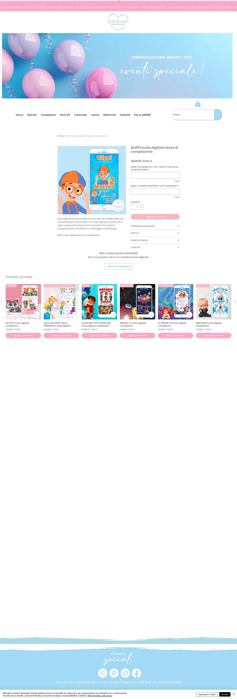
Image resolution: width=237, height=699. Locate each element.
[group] (118, 311)
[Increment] (141, 207)
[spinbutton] (137, 207)
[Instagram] (125, 673)
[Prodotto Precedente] (1, 301)
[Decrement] (133, 207)
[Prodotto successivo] (235, 301)
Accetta (225, 694)
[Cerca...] (218, 114)
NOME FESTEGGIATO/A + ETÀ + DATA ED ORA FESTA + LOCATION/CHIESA (155, 168)
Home (60, 135)
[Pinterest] (114, 673)
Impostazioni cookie (206, 694)
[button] (198, 103)
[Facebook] (136, 673)
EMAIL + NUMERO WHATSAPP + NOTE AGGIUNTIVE (154, 185)
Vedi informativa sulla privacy (99, 695)
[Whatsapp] (102, 673)
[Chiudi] (233, 694)
